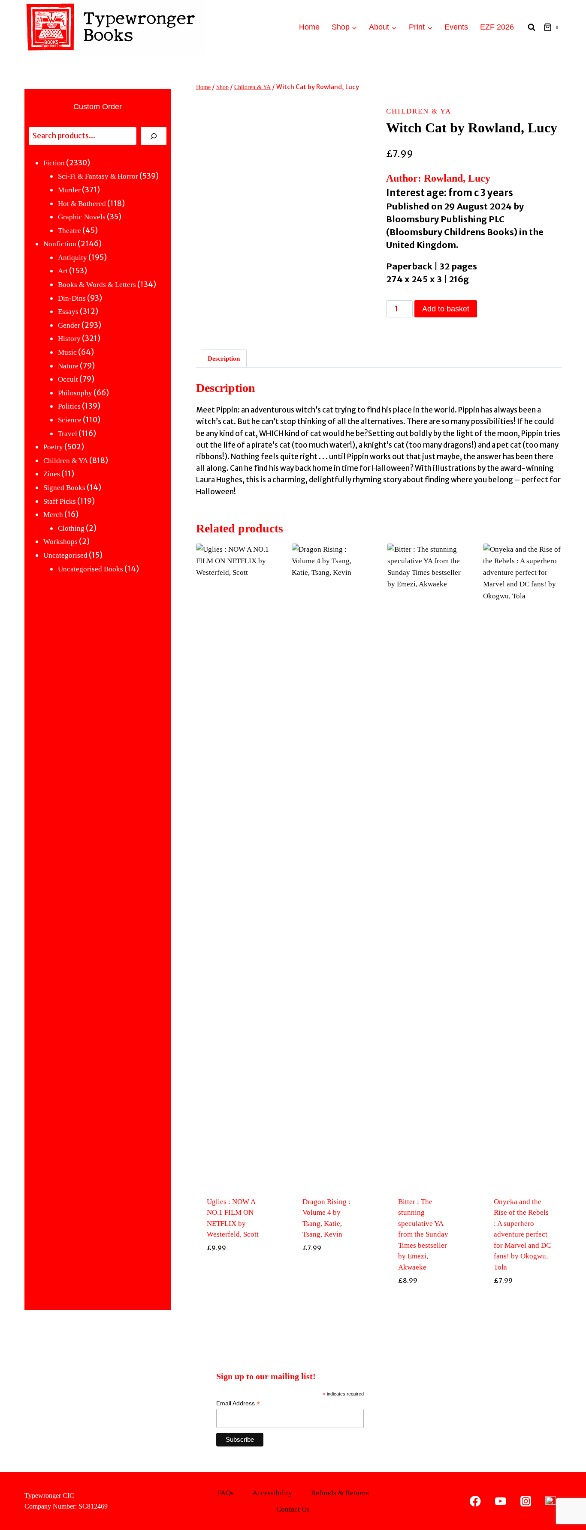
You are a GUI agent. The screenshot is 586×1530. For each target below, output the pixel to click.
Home (309, 27)
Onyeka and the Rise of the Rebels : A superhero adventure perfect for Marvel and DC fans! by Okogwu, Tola (522, 1234)
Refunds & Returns (340, 1493)
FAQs (225, 1493)
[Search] (153, 136)
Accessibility (272, 1493)
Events (456, 27)
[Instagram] (526, 1501)
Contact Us (293, 1509)
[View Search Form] (531, 27)
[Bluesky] (551, 1501)
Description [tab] (224, 358)
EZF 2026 (497, 27)
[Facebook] (475, 1501)
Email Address (238, 1403)
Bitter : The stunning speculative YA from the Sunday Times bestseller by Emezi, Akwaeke (423, 1234)
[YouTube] (500, 1501)
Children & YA (418, 111)
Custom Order (97, 106)
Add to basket (445, 309)
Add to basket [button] (235, 1300)
